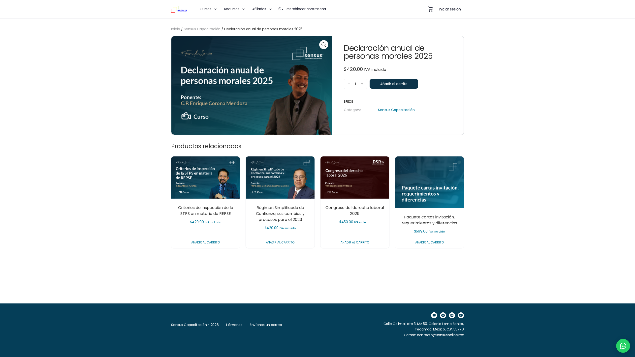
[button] (323, 44)
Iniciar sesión (450, 9)
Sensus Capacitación (202, 29)
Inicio (175, 29)
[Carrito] (430, 9)
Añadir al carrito (394, 83)
